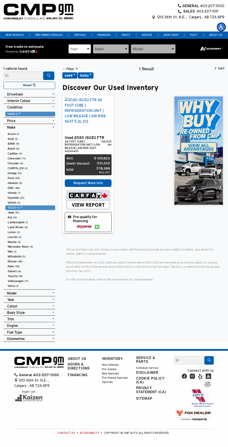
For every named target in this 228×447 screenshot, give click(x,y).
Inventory (112, 359)
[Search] (48, 75)
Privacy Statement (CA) (151, 390)
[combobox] (80, 48)
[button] (221, 27)
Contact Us (66, 433)
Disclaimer (147, 372)
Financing (78, 375)
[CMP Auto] (39, 11)
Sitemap (144, 398)
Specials (107, 382)
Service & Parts (145, 360)
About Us (77, 359)
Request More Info (88, 183)
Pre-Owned (109, 369)
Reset (28, 85)
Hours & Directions (79, 366)
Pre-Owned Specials (115, 377)
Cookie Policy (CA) (150, 380)
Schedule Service (147, 368)
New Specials (110, 373)
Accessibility (89, 433)
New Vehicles (110, 364)
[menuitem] (30, 113)
